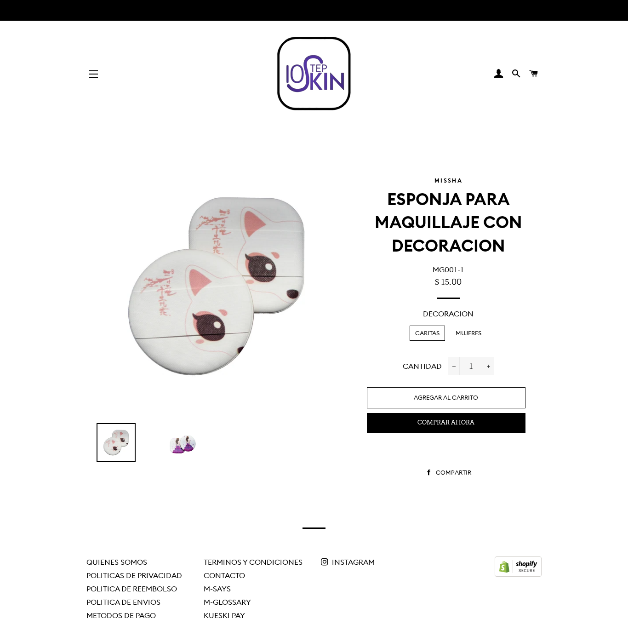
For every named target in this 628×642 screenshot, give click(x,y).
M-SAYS (217, 588)
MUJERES (468, 333)
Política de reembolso (131, 588)
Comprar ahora (445, 422)
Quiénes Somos (116, 562)
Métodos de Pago (121, 615)
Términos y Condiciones (253, 562)
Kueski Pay (224, 615)
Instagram (352, 562)
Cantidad (422, 366)
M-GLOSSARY (227, 602)
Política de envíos (123, 602)
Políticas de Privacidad (134, 575)
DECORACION (448, 313)
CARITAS (427, 333)
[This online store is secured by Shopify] (518, 574)
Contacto (224, 575)
